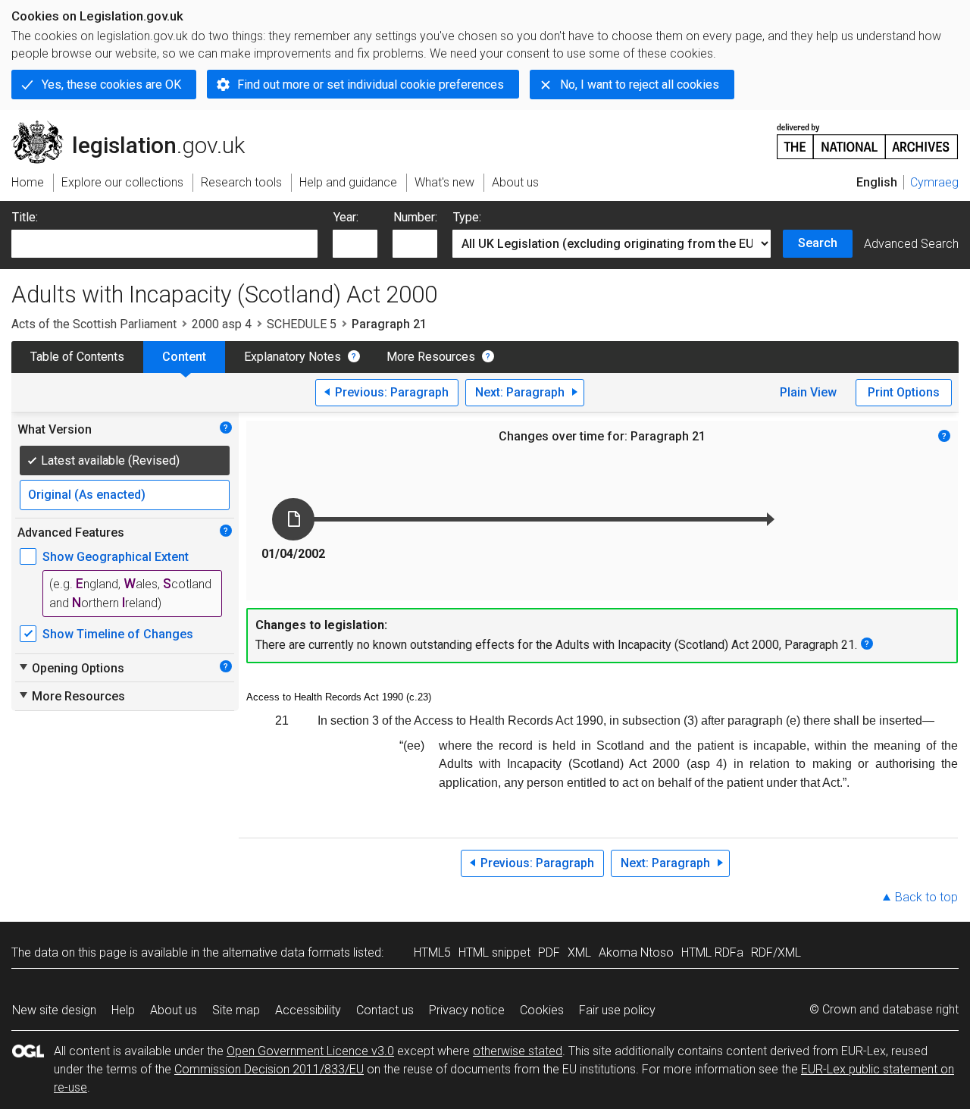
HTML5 (432, 952)
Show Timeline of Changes (117, 634)
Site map (236, 1010)
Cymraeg (934, 182)
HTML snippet (494, 952)
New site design (54, 1010)
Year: (345, 217)
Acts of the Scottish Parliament (94, 324)
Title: (25, 217)
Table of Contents (77, 356)
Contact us (385, 1010)
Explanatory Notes (292, 356)
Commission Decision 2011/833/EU (269, 1069)
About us (173, 1010)
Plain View (808, 392)
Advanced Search (911, 244)
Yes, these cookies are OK (111, 84)
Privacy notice (467, 1010)
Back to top (926, 897)
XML (579, 952)
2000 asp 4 (222, 324)
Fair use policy (617, 1010)
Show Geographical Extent (115, 557)
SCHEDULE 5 (301, 324)
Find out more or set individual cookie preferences (370, 84)
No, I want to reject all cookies (639, 84)
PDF (549, 952)
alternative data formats (286, 952)
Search (817, 243)
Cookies (542, 1010)
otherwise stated (517, 1051)
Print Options (904, 392)
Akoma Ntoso (636, 952)
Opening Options (70, 667)
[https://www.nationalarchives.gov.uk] (868, 135)
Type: (467, 217)
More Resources (430, 356)
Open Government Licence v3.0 (310, 1051)
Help (123, 1010)
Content (184, 356)
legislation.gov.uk (137, 126)
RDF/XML (776, 952)
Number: (415, 217)
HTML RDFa (712, 952)
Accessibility (308, 1010)
